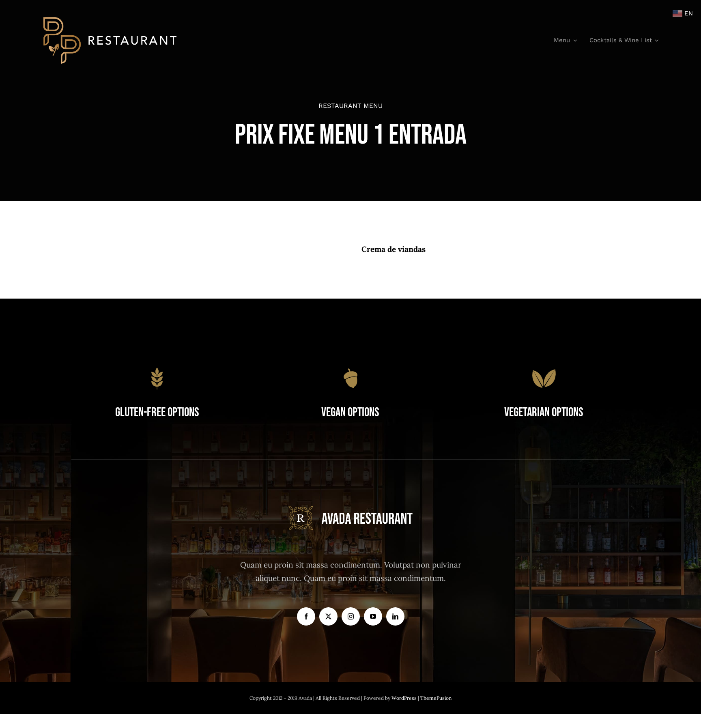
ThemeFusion (436, 698)
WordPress (404, 698)
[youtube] (373, 616)
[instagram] (351, 616)
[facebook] (306, 616)
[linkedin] (395, 616)
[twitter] (328, 616)
